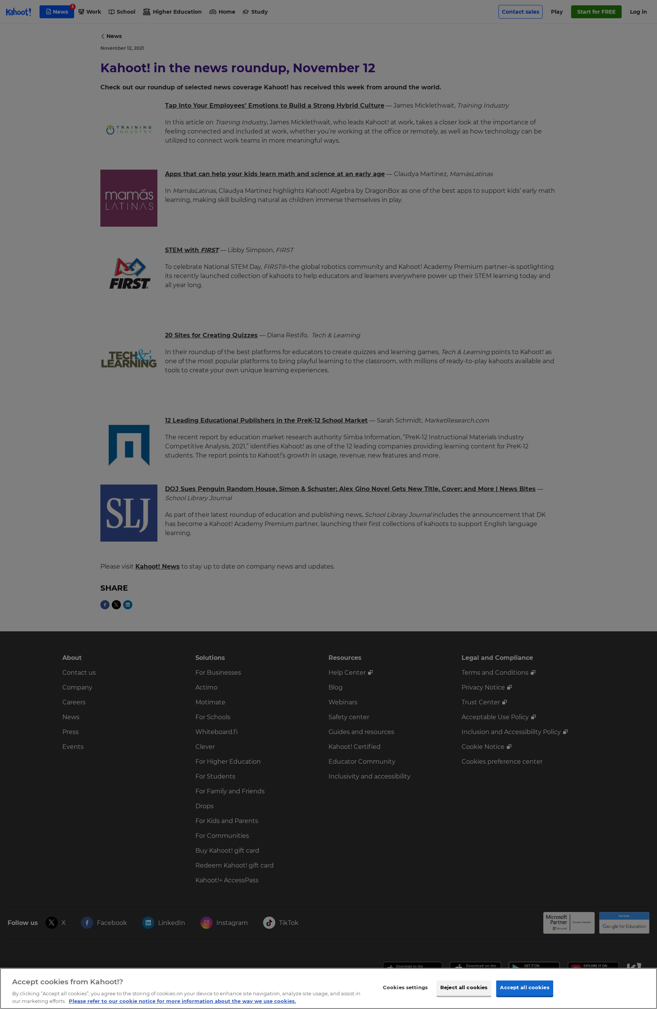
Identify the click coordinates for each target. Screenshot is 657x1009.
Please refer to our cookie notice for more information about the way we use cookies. (182, 1001)
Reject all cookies (463, 988)
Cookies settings (405, 988)
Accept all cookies (524, 988)
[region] (328, 988)
